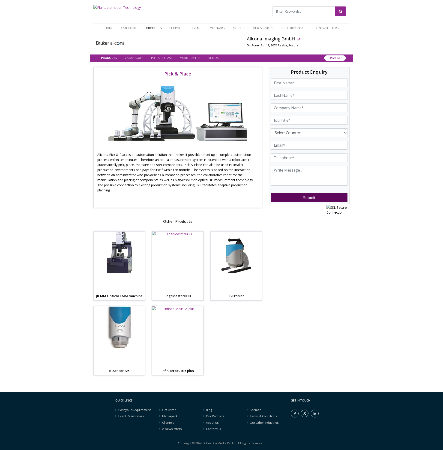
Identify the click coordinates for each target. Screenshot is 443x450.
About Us (212, 422)
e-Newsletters (327, 28)
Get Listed (169, 410)
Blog (209, 410)
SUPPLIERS (176, 28)
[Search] (340, 11)
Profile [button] (335, 58)
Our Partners (215, 416)
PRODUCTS (154, 28)
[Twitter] (304, 413)
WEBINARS (217, 28)
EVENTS (197, 28)
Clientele (168, 422)
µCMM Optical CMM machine (119, 296)
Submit (309, 197)
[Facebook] (295, 413)
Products (109, 58)
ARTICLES (239, 28)
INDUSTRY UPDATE (293, 28)
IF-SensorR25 (119, 371)
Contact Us (213, 429)
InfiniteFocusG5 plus (178, 371)
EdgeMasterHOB (178, 296)
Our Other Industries (264, 422)
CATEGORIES (129, 28)
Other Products (177, 221)
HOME (110, 28)
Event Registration (131, 416)
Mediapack (170, 416)
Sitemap (255, 410)
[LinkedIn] (315, 413)
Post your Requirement (134, 410)
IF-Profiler (236, 296)
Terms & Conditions (263, 416)
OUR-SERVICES (263, 28)
